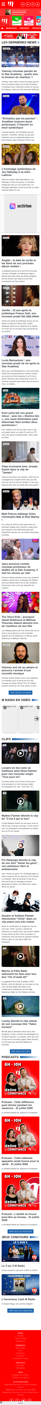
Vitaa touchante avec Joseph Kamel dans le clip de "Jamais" (20, 469)
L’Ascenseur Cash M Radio (18, 1299)
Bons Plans (20, 1348)
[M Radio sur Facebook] (11, 1401)
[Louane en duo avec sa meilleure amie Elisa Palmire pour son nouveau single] (20, 753)
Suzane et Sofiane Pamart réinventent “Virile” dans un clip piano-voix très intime (19, 918)
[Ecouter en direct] (28, 4)
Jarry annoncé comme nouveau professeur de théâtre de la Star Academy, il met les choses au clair (20, 568)
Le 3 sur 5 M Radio (13, 1265)
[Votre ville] (23, 4)
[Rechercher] (33, 4)
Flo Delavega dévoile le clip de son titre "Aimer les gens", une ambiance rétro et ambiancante (20, 865)
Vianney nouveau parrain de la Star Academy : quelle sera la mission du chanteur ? (20, 74)
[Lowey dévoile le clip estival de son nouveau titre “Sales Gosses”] (20, 1006)
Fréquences (20, 1341)
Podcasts (20, 1365)
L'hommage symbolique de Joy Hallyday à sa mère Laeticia (19, 171)
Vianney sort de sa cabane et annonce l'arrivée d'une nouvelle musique (20, 670)
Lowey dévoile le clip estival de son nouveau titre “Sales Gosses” (19, 1023)
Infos (20, 1350)
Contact (20, 1336)
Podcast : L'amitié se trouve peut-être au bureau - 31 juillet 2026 (20, 1217)
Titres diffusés (20, 1338)
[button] (10, 718)
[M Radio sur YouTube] (23, 1401)
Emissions (24, 28)
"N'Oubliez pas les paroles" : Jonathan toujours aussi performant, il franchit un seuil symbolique (20, 123)
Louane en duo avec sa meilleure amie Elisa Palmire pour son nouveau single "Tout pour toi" (19, 772)
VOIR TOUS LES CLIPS (20, 1051)
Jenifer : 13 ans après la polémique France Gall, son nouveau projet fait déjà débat (20, 313)
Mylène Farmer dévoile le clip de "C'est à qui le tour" (20, 817)
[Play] (3, 19)
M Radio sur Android (20, 1377)
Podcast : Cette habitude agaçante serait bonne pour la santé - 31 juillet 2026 (20, 1161)
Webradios (11, 28)
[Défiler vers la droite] (37, 719)
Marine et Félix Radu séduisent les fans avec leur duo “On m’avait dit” (19, 973)
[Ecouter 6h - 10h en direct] (20, 36)
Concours (20, 1356)
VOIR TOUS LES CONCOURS (20, 1311)
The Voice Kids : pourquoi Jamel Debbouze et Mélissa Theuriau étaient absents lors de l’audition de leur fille (20, 621)
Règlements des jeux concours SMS (20, 1390)
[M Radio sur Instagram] (30, 1401)
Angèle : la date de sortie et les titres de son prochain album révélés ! (19, 263)
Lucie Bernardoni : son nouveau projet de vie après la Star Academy (20, 363)
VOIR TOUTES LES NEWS (20, 693)
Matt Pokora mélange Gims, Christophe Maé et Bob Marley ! (20, 516)
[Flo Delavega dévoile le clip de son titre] (20, 845)
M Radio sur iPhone (21, 1375)
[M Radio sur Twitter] (17, 1401)
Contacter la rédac (20, 1358)
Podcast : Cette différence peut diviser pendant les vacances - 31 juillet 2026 (18, 1105)
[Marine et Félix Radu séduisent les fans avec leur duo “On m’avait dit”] (20, 956)
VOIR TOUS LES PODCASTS (20, 1231)
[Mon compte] (38, 4)
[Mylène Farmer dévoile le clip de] (20, 801)
